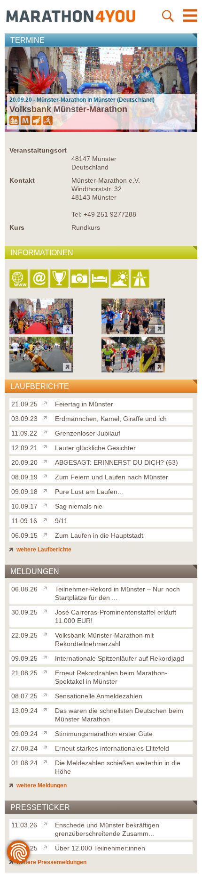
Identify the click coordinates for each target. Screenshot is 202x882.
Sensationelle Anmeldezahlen (98, 696)
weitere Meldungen (41, 785)
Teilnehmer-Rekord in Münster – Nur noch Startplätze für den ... (117, 593)
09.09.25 (24, 658)
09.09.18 (24, 491)
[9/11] (47, 519)
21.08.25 (24, 673)
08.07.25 (24, 696)
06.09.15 (24, 535)
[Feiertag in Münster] (47, 402)
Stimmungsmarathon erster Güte (104, 733)
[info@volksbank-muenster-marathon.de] (40, 279)
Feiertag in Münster (84, 404)
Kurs (16, 227)
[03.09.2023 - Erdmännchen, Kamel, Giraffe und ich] (133, 332)
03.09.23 (24, 418)
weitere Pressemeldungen (50, 862)
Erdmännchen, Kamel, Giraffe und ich (111, 418)
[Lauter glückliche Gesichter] (47, 446)
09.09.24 (24, 733)
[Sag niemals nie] (47, 504)
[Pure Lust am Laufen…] (47, 489)
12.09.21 (24, 448)
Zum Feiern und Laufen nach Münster (111, 477)
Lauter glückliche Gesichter (95, 448)
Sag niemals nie (78, 506)
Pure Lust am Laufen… (89, 491)
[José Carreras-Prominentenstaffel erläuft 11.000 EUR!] (47, 610)
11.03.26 (24, 825)
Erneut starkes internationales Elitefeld (112, 748)
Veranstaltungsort (38, 150)
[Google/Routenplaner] (141, 279)
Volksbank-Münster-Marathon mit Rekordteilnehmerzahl (104, 639)
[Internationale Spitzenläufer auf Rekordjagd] (47, 656)
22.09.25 (24, 635)
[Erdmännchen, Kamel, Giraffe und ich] (47, 416)
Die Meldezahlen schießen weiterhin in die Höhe (117, 767)
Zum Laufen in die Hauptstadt (99, 535)
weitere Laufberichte (43, 549)
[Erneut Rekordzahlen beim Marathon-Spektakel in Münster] (47, 671)
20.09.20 (24, 462)
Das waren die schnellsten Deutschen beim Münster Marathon (119, 715)
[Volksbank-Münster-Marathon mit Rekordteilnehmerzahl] (47, 633)
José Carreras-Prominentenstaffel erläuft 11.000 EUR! (115, 616)
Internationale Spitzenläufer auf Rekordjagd (119, 658)
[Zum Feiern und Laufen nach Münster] (47, 475)
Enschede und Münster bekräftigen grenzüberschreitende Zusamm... (107, 829)
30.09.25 (24, 612)
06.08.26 (24, 589)
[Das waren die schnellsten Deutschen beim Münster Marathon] (47, 708)
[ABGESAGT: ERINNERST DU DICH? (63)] (47, 460)
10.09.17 (24, 506)
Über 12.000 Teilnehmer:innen (100, 848)
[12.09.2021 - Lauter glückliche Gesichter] (133, 370)
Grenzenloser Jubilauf (87, 433)
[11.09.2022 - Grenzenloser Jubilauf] (41, 370)
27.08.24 (24, 748)
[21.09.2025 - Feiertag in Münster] (41, 332)
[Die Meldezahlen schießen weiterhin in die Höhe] (47, 761)
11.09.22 (24, 433)
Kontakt (22, 180)
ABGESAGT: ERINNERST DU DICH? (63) (116, 462)
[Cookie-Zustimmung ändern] (18, 852)
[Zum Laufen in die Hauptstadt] (47, 533)
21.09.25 (24, 404)
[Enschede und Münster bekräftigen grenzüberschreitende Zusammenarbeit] (47, 823)
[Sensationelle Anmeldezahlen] (47, 694)
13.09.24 (24, 710)
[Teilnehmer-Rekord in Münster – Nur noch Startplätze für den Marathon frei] (47, 587)
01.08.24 (24, 763)
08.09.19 (24, 477)
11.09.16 (24, 521)
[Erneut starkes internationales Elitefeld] (47, 746)
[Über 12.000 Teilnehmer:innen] (47, 846)
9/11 (61, 521)
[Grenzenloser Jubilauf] (47, 431)
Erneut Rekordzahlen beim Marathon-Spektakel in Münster (111, 677)
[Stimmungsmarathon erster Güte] (47, 731)
